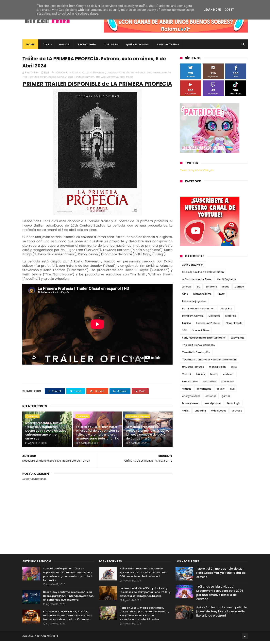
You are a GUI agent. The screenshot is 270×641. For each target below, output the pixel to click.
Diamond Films (202, 294)
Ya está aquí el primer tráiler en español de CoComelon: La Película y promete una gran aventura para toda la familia (97, 432)
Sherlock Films (200, 330)
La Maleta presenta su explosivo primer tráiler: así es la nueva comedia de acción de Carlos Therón (147, 432)
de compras (203, 388)
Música (64, 44)
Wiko (234, 367)
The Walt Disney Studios (110, 76)
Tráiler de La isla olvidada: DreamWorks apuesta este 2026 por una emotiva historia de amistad (219, 593)
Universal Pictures (193, 367)
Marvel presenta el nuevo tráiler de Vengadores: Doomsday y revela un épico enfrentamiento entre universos (46, 430)
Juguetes (111, 44)
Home (30, 44)
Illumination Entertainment (199, 308)
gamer (226, 396)
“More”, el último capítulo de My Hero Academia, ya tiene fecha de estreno (220, 573)
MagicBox (226, 308)
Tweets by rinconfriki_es (196, 170)
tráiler (129, 76)
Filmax (221, 294)
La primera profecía (159, 72)
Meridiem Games (192, 315)
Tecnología (87, 44)
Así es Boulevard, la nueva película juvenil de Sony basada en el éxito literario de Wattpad (221, 611)
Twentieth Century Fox (196, 352)
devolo (220, 388)
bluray (214, 374)
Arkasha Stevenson (93, 72)
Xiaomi (186, 374)
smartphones (213, 403)
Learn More (212, 9)
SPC (184, 330)
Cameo (239, 286)
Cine (45, 44)
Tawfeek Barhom (84, 76)
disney (130, 72)
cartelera (112, 72)
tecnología (233, 403)
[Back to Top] (245, 636)
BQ (198, 286)
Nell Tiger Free (31, 76)
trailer (185, 410)
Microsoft (214, 315)
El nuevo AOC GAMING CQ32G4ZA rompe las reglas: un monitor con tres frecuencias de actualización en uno (67, 615)
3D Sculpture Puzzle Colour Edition (203, 272)
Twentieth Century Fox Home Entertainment (209, 359)
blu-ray (200, 374)
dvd (232, 388)
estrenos (140, 72)
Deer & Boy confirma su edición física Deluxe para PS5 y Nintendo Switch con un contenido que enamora (68, 596)
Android (187, 286)
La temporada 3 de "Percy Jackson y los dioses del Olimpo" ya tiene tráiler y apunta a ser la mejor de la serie (145, 592)
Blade (225, 286)
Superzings (237, 337)
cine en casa (190, 381)
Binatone (211, 286)
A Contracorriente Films (196, 279)
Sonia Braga (65, 76)
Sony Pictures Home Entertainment (203, 337)
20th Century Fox (192, 264)
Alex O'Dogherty (226, 279)
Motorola (230, 315)
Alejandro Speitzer (138, 416)
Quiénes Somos (137, 44)
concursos (227, 381)
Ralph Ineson (48, 76)
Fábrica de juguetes (194, 301)
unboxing (200, 410)
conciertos (209, 381)
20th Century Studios (68, 72)
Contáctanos (168, 44)
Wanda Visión (217, 367)
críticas (186, 388)
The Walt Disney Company (198, 345)
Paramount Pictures (208, 323)
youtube (237, 410)
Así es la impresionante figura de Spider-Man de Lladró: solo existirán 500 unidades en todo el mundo (143, 572)
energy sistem (191, 396)
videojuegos (218, 410)
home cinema (190, 403)
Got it (229, 9)
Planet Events (234, 323)
